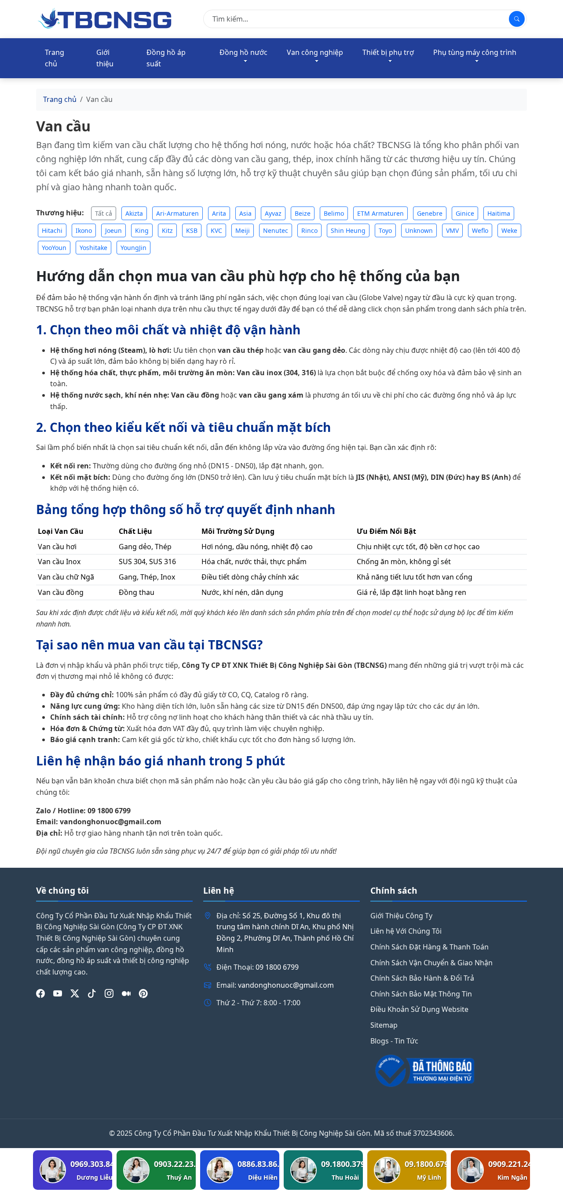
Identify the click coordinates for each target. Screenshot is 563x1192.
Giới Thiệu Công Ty (401, 915)
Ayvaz (273, 213)
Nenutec (275, 230)
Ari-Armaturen (177, 213)
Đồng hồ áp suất (166, 58)
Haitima (498, 213)
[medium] (126, 993)
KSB (191, 230)
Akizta (134, 213)
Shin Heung (348, 230)
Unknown (419, 230)
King (142, 230)
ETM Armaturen (380, 213)
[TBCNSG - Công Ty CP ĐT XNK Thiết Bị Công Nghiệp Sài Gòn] (105, 18)
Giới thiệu (104, 58)
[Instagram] (109, 993)
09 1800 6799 (277, 967)
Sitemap (384, 1025)
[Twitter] (74, 993)
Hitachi (52, 230)
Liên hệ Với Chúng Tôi (406, 931)
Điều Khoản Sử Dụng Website (419, 1009)
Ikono (84, 230)
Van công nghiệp (315, 52)
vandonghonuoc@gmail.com (286, 985)
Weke (509, 230)
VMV (452, 230)
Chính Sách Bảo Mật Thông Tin (421, 994)
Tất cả (103, 213)
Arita (219, 213)
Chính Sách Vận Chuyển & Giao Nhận (431, 962)
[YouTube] (57, 993)
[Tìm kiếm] (517, 19)
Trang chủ (54, 58)
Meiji (242, 230)
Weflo (480, 230)
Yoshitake (93, 247)
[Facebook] (40, 993)
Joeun (113, 230)
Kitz (167, 230)
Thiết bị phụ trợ (388, 52)
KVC (216, 230)
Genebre (429, 213)
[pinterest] (143, 993)
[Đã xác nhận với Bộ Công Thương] (448, 1071)
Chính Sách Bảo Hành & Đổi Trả (422, 978)
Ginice (465, 213)
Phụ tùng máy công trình (474, 52)
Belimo (334, 213)
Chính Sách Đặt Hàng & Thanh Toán (429, 947)
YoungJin (133, 247)
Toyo (385, 230)
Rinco (309, 230)
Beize (303, 213)
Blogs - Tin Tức (394, 1041)
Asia (245, 213)
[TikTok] (92, 993)
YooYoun (54, 247)
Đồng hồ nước (243, 52)
